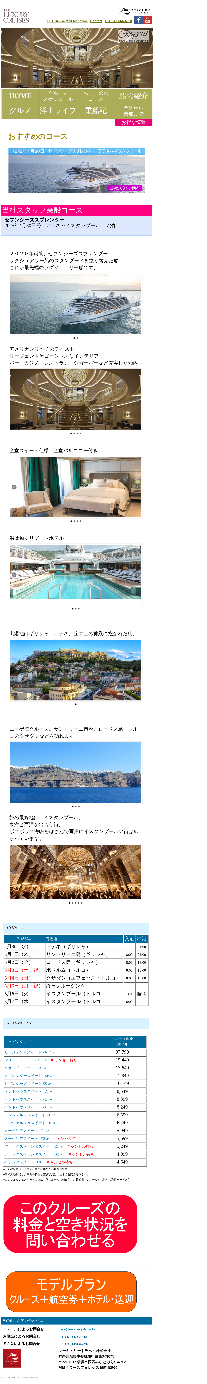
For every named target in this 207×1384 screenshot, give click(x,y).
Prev (14, 304)
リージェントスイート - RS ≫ (29, 1052)
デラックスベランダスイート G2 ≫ (34, 1154)
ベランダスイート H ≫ (23, 1162)
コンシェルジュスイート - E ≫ (30, 1123)
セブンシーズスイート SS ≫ (27, 1084)
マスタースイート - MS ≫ (25, 1060)
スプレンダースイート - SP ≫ (28, 1076)
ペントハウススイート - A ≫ (28, 1091)
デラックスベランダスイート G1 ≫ (33, 1146)
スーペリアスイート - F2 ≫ (27, 1139)
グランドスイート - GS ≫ (25, 1068)
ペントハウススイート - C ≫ (28, 1107)
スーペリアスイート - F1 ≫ (27, 1131)
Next (137, 304)
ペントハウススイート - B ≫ (28, 1099)
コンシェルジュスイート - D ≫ (30, 1115)
